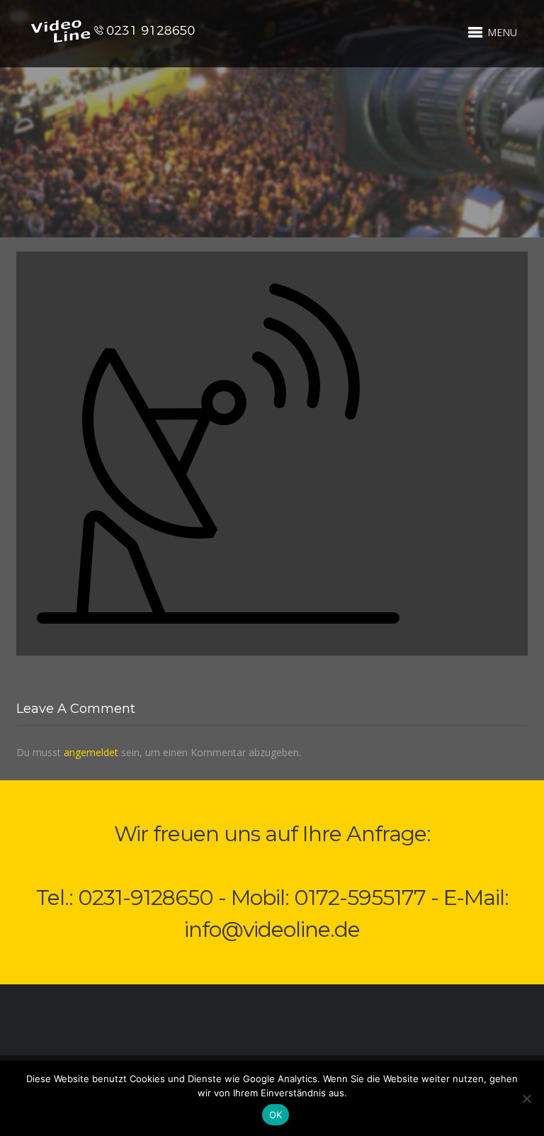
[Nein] (526, 1098)
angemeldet (91, 752)
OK (276, 1114)
